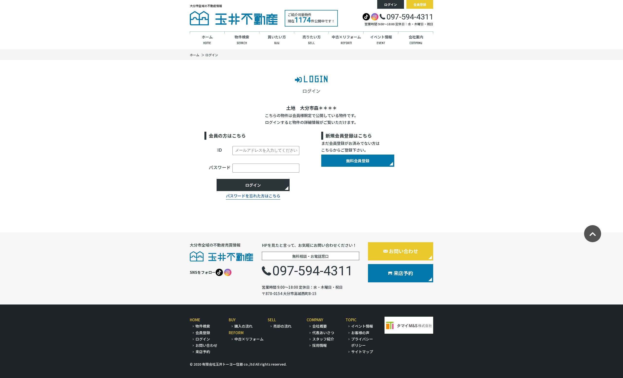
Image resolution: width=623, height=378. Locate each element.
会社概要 (319, 326)
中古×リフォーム (249, 338)
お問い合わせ (403, 251)
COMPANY (315, 319)
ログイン (390, 4)
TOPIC (351, 319)
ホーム (194, 55)
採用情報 (319, 345)
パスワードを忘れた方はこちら (253, 196)
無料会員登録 (357, 161)
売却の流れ (282, 326)
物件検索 (202, 326)
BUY (232, 319)
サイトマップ (362, 351)
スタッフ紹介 (323, 338)
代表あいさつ (323, 332)
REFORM (236, 332)
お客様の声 (360, 332)
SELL (272, 319)
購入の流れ (243, 326)
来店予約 (403, 273)
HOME (195, 319)
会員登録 (419, 4)
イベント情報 (362, 326)
